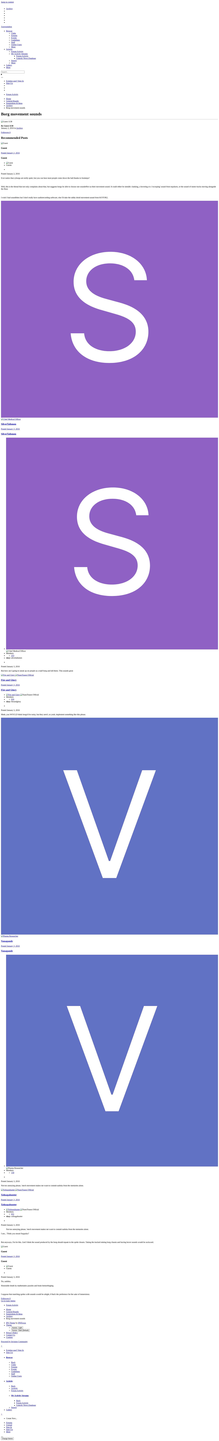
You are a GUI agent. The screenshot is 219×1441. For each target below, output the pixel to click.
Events (14, 38)
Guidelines (15, 40)
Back (13, 1362)
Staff (13, 42)
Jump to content (7, 2)
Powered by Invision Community (14, 1342)
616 (12, 699)
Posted (10, 153)
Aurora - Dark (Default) (20, 1330)
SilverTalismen (8, 424)
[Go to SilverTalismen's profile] (109, 417)
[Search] (2, 77)
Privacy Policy (12, 1333)
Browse (9, 31)
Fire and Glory (9, 680)
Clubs (13, 33)
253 (12, 656)
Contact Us (10, 1335)
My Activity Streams (19, 54)
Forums (14, 35)
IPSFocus (22, 1323)
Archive (19, 128)
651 (12, 1214)
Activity (9, 49)
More (13, 47)
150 (12, 1173)
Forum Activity (17, 51)
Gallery (9, 65)
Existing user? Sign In (15, 81)
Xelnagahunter (9, 1194)
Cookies (9, 1337)
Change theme (7, 1439)
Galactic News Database (26, 58)
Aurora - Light (17, 1328)
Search (14, 61)
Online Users (16, 45)
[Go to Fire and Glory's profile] (8, 675)
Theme (9, 1325)
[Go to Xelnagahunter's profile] (8, 1190)
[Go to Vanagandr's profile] (109, 934)
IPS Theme (10, 1323)
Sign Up (9, 83)
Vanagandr (7, 941)
